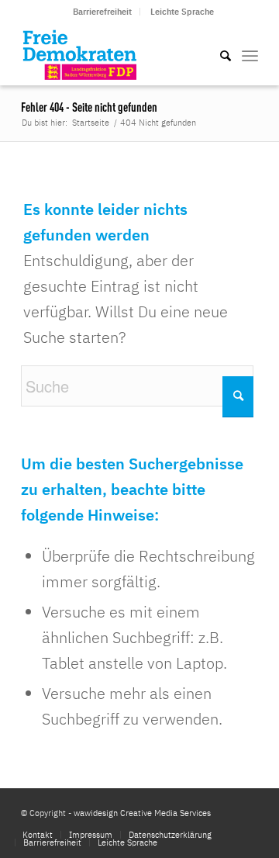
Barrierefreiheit (102, 11)
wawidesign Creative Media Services (142, 813)
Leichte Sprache (182, 11)
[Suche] (218, 54)
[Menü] (250, 54)
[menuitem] (102, 12)
